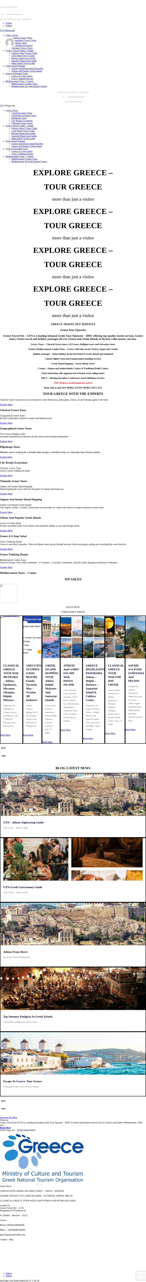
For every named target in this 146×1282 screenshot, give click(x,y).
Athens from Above (15, 951)
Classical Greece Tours (21, 38)
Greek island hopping (15, 66)
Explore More (6, 404)
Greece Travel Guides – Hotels (20, 50)
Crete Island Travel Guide (23, 55)
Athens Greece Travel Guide (24, 53)
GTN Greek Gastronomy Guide (22, 887)
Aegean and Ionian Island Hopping (27, 68)
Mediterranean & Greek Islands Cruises (29, 86)
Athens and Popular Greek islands (26, 71)
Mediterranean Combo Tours (24, 84)
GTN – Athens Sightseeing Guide (23, 822)
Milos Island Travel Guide (23, 63)
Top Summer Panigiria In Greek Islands (28, 1016)
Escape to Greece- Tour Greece (22, 1081)
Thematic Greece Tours (22, 48)
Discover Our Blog (8, 1117)
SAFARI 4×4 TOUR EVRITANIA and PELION (136, 673)
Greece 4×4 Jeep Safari (21, 76)
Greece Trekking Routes (22, 78)
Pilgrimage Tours (19, 43)
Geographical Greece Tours (23, 40)
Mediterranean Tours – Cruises (19, 81)
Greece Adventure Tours (17, 73)
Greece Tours (12, 35)
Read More (5, 735)
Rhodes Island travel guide (23, 58)
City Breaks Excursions (22, 45)
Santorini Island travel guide (24, 61)
